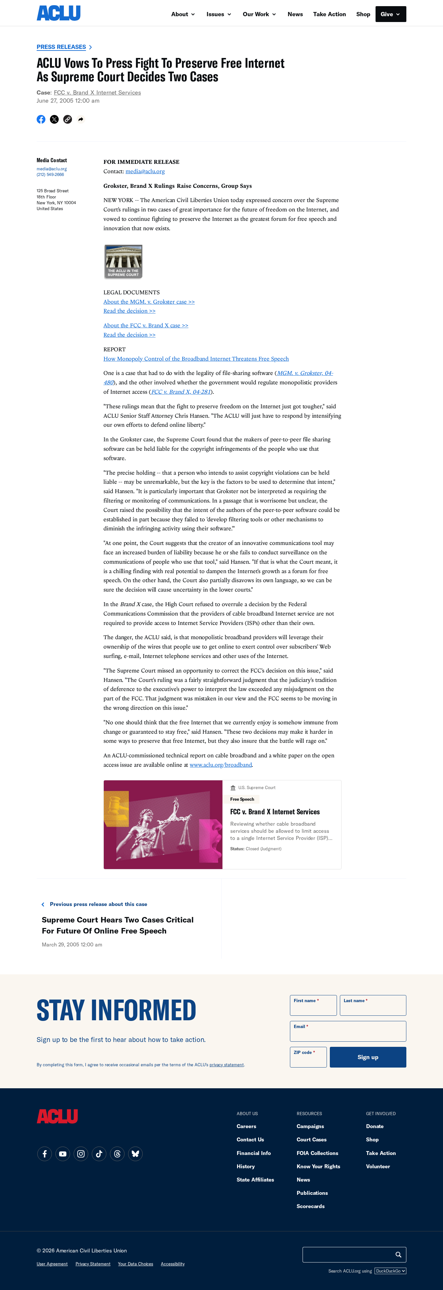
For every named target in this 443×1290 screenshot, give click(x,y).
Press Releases (61, 46)
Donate (375, 1126)
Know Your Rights (318, 1166)
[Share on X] (54, 121)
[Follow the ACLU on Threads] (117, 1154)
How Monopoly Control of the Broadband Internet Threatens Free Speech (196, 358)
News (295, 13)
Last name (354, 1000)
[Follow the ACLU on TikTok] (99, 1154)
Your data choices (135, 1263)
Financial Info (254, 1153)
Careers (246, 1126)
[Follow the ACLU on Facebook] (44, 1154)
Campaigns (310, 1126)
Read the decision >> (129, 310)
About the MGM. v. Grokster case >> (149, 301)
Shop (363, 13)
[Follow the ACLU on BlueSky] (135, 1154)
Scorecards (311, 1206)
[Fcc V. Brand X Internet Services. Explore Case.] (222, 824)
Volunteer (378, 1166)
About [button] (180, 13)
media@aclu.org (52, 168)
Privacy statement (93, 1263)
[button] (67, 120)
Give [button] (388, 13)
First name (305, 1000)
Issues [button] (216, 13)
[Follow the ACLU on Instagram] (81, 1154)
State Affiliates (255, 1179)
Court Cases (312, 1139)
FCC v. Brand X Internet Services (97, 92)
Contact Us (250, 1139)
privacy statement (227, 1064)
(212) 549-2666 (50, 174)
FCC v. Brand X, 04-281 (181, 391)
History (246, 1166)
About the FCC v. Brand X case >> (145, 325)
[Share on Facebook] (41, 121)
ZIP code (303, 1052)
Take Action (329, 13)
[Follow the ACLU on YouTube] (62, 1154)
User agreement (52, 1263)
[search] (398, 1254)
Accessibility (173, 1263)
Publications (312, 1193)
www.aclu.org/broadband (221, 764)
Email (299, 1026)
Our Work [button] (257, 13)
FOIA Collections (317, 1153)
